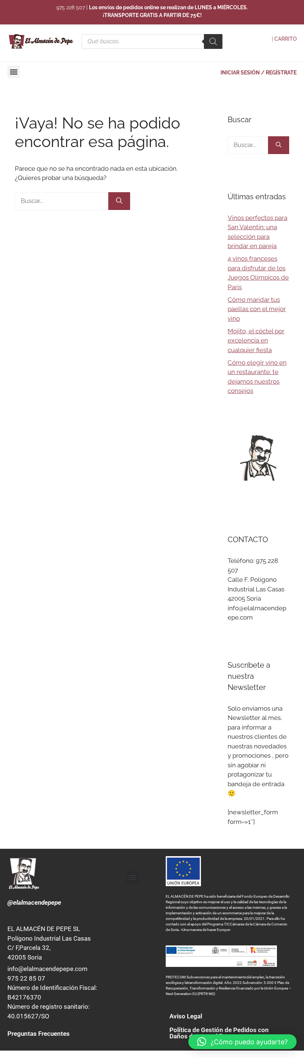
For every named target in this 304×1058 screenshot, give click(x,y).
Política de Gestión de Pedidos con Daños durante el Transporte (219, 1033)
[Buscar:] (61, 200)
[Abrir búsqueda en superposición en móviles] (152, 41)
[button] (13, 72)
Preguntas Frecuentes (38, 1033)
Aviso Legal (185, 1016)
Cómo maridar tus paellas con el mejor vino (257, 309)
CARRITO (285, 39)
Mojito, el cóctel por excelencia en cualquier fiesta (256, 340)
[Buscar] (119, 201)
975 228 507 (70, 7)
